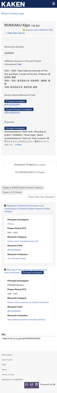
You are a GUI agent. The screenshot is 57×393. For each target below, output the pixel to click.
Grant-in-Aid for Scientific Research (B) (22, 241)
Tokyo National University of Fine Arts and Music (26, 320)
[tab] (30, 164)
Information (7, 355)
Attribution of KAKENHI (12, 379)
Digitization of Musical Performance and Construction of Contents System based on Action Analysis (27, 208)
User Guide (7, 360)
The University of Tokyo (16, 259)
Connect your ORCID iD (37, 30)
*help (50, 30)
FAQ (4, 365)
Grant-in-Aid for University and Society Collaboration (28, 302)
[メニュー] (53, 3)
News (4, 369)
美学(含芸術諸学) (12, 104)
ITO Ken (10, 224)
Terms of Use (8, 374)
